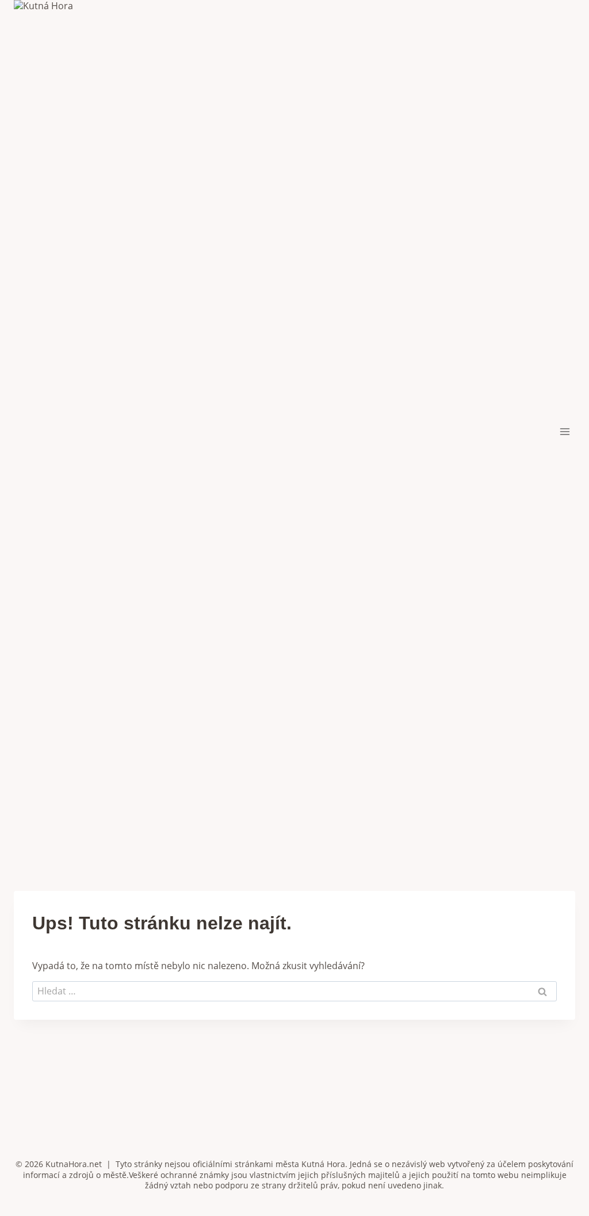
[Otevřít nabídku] (564, 431)
